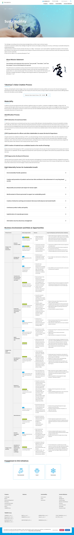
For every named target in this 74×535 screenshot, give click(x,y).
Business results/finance (63, 501)
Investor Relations (68, 3)
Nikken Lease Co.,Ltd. (8, 518)
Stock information (62, 504)
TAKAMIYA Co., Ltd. (7, 515)
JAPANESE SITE (47, 1)
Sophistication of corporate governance (17, 214)
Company (45, 3)
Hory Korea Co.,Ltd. (7, 520)
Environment (43, 497)
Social (37, 475)
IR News (60, 497)
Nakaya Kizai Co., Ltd (8, 517)
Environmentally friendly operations (17, 173)
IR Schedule (61, 506)
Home (5, 8)
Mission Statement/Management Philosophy (9, 500)
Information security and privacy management (19, 221)
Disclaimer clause (62, 508)
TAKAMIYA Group (7, 508)
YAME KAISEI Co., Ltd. (8, 521)
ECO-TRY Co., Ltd (59, 517)
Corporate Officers (7, 504)
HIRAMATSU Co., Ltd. (25, 517)
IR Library (61, 503)
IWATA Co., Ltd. (24, 515)
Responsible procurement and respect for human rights (22, 187)
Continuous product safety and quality (17, 207)
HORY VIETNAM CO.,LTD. (26, 520)
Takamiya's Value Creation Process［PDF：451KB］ (36, 95)
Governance (53, 475)
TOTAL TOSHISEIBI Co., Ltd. (61, 515)
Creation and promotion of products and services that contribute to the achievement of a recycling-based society (35, 180)
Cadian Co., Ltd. (41, 517)
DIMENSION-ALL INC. (42, 520)
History (5, 506)
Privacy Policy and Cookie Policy (35, 530)
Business (51, 3)
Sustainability (59, 3)
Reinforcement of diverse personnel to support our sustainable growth (26, 194)
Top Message (6, 497)
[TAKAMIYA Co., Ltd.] (6, 2)
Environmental (21, 475)
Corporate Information (8, 503)
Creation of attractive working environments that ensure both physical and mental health (31, 201)
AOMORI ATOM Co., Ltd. (43, 515)
